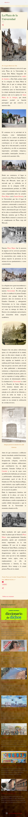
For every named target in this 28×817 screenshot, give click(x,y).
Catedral (4, 471)
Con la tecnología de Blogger (15, 813)
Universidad (11, 291)
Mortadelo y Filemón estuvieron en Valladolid (11, 765)
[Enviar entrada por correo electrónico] (3, 582)
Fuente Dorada (18, 196)
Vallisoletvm (7, 2)
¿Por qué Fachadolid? (6, 654)
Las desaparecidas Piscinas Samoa (8, 682)
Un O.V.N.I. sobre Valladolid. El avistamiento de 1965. (13, 709)
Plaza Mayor (6, 196)
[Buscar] (26, 2)
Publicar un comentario (8, 596)
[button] (3, 25)
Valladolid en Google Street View (8, 793)
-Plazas (4, 584)
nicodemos (18, 816)
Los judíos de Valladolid (6, 737)
